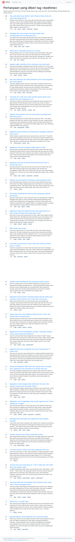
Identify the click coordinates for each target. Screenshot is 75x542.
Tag (20, 2)
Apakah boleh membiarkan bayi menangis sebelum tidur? (29, 281)
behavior (20, 224)
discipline (20, 75)
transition (30, 327)
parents (19, 29)
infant (19, 46)
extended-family (29, 344)
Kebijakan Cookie (12, 540)
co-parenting (37, 414)
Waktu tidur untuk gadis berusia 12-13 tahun (25, 51)
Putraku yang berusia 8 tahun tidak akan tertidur (26, 434)
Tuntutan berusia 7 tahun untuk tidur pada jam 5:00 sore (29, 450)
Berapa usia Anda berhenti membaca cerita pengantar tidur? (30, 180)
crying (23, 292)
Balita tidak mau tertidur (18, 228)
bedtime (24, 29)
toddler (15, 46)
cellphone (36, 29)
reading (20, 189)
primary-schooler (17, 143)
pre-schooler (20, 256)
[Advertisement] (28, 270)
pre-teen (20, 512)
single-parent (31, 414)
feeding (28, 497)
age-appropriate (21, 127)
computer (30, 110)
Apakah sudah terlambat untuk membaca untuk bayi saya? (30, 64)
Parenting (15, 2)
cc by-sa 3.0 (57, 538)
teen (15, 29)
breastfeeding (20, 362)
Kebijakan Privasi (21, 540)
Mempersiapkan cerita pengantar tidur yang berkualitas (29, 517)
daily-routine (29, 92)
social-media (29, 29)
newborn (23, 206)
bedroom (24, 327)
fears (28, 143)
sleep (23, 46)
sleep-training (29, 175)
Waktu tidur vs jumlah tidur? (19, 501)
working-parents (39, 478)
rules (34, 110)
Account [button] (68, 2)
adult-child (24, 110)
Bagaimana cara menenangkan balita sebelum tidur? (28, 147)
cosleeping (36, 175)
